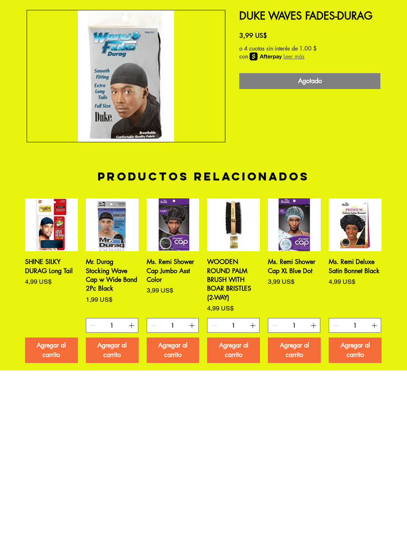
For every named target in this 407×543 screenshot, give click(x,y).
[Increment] (132, 325)
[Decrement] (92, 325)
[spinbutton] (112, 325)
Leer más (293, 56)
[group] (203, 280)
